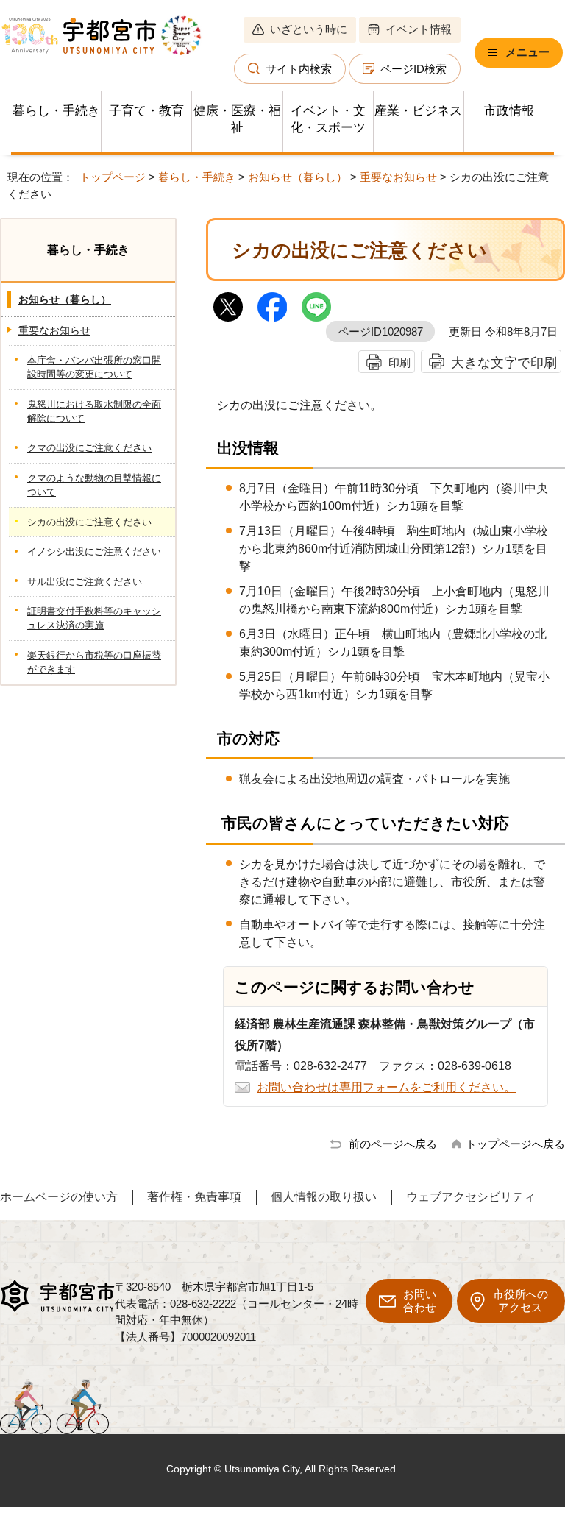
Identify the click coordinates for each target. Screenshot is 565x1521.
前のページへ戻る (393, 1144)
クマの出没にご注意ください (89, 447)
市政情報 (509, 111)
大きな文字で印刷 (504, 362)
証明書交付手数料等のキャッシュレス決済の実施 (94, 618)
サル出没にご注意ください (84, 581)
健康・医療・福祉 (237, 119)
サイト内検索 (299, 69)
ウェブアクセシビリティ (471, 1197)
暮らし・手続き (56, 111)
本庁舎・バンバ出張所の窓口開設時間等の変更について (94, 367)
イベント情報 (418, 29)
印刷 (399, 362)
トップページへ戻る (515, 1144)
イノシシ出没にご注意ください (94, 551)
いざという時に (308, 29)
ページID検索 (413, 69)
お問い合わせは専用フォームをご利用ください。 (386, 1087)
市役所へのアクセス (520, 1300)
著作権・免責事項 (194, 1197)
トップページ (112, 177)
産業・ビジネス (418, 111)
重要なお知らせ (398, 177)
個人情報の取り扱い (324, 1197)
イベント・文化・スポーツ (328, 119)
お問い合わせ (419, 1300)
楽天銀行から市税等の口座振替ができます (94, 662)
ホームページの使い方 (59, 1197)
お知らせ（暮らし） (297, 177)
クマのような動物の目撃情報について (94, 484)
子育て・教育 (146, 111)
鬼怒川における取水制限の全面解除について (94, 411)
